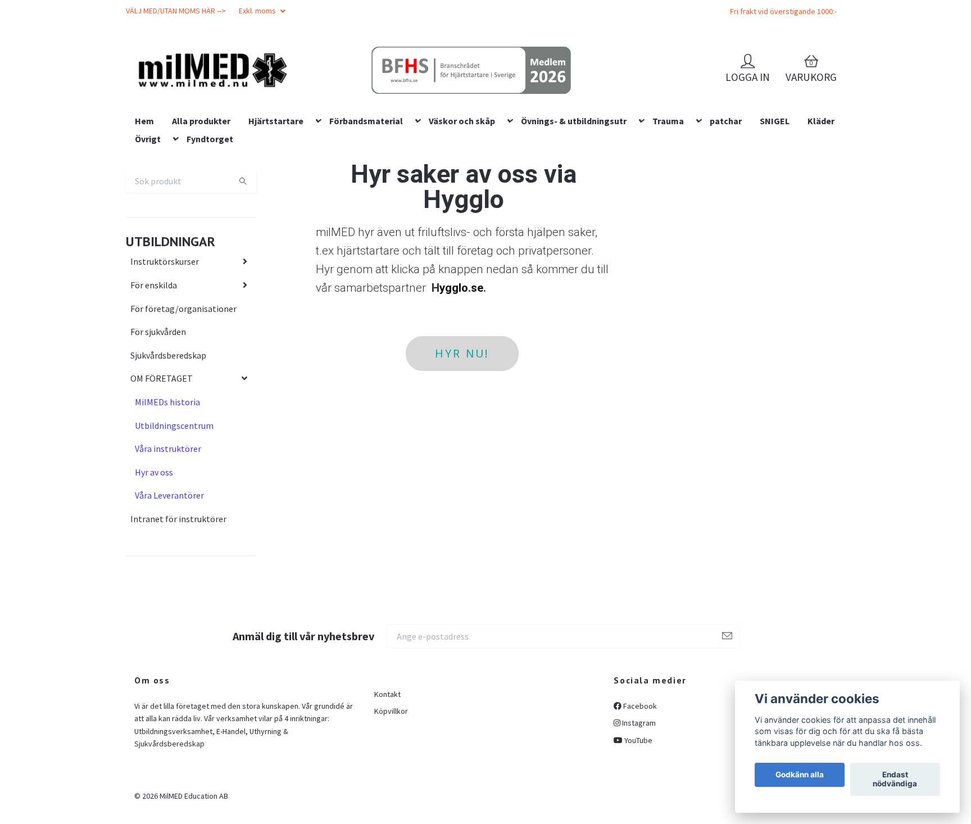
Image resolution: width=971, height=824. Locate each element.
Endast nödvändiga (895, 780)
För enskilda (153, 357)
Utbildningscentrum (174, 497)
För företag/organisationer (183, 380)
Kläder (820, 192)
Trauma (668, 192)
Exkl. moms (258, 11)
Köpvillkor (391, 783)
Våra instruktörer (168, 520)
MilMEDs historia (167, 473)
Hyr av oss (154, 544)
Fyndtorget (210, 210)
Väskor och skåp (462, 192)
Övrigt (148, 210)
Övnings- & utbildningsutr (574, 192)
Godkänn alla (799, 775)
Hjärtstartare (275, 192)
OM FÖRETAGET (161, 450)
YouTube (637, 812)
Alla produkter (201, 192)
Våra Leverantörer (169, 567)
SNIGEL (774, 192)
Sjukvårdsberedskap (168, 427)
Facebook (639, 778)
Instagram (638, 795)
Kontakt (387, 766)
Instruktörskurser (164, 333)
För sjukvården (158, 403)
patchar (726, 192)
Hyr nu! (462, 425)
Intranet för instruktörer (178, 590)
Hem (144, 192)
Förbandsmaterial (366, 192)
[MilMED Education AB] (292, 90)
